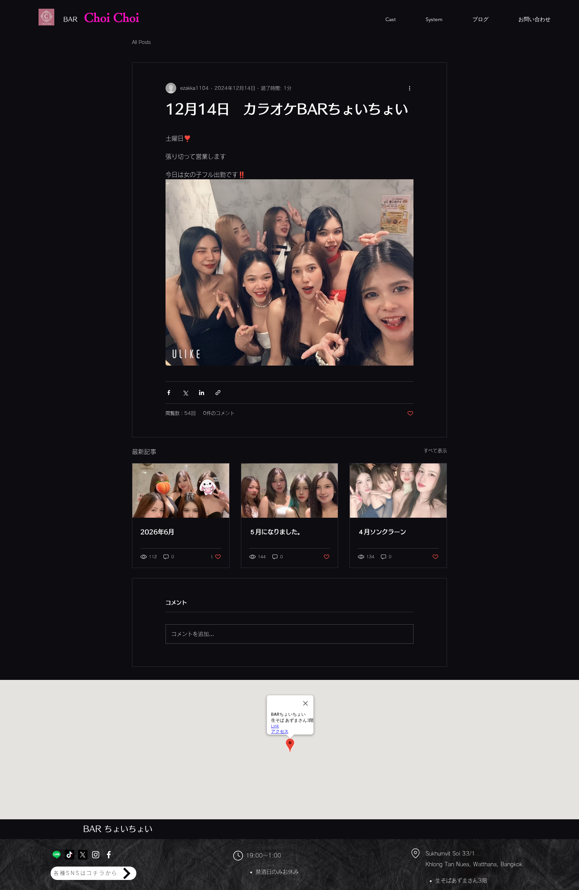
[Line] (56, 855)
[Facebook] (109, 855)
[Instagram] (96, 855)
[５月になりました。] (289, 490)
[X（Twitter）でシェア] (185, 392)
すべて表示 (435, 450)
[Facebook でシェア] (169, 392)
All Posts (141, 42)
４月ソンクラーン (382, 532)
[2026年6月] (180, 490)
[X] (82, 855)
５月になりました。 (276, 532)
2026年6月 (157, 532)
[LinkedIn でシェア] (201, 392)
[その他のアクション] (409, 88)
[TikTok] (69, 855)
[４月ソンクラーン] (398, 490)
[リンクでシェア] (218, 392)
